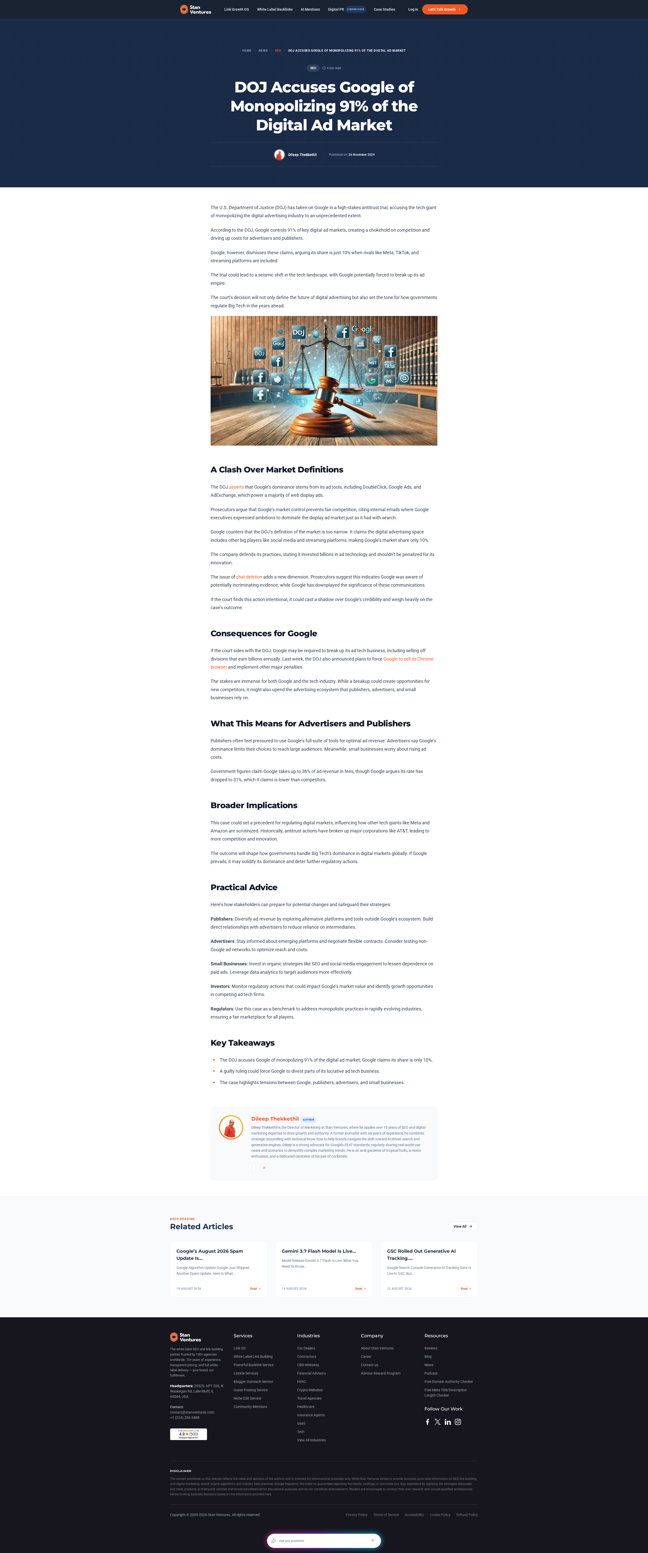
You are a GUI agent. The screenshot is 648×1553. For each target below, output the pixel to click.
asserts (236, 487)
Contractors (306, 1357)
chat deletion (249, 577)
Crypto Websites (310, 1390)
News (263, 50)
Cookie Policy (440, 1515)
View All (460, 1226)
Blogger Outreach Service (253, 1382)
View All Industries (311, 1440)
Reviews (430, 1348)
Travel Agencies (309, 1398)
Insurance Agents (311, 1415)
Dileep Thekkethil (302, 155)
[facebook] (427, 1422)
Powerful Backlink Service (254, 1365)
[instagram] (458, 1422)
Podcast (431, 1373)
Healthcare (305, 1407)
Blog (428, 1357)
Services (243, 1336)
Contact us (369, 1365)
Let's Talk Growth (442, 9)
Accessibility (414, 1515)
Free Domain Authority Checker (448, 1382)
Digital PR (346, 9)
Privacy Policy (357, 1515)
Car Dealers (306, 1348)
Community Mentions (250, 1407)
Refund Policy (467, 1515)
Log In (413, 9)
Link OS (240, 1348)
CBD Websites (308, 1365)
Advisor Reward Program (380, 1373)
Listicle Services (246, 1373)
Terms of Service (386, 1515)
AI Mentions (310, 9)
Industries (308, 1336)
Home (246, 50)
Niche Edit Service (247, 1398)
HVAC (301, 1382)
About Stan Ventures (377, 1348)
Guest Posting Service (251, 1390)
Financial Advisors (311, 1373)
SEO (278, 50)
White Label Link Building (253, 1357)
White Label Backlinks (275, 9)
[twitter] (438, 1422)
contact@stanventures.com (192, 1412)
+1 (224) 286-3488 (184, 1418)
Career (366, 1357)
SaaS (301, 1423)
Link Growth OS (236, 9)
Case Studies (384, 9)
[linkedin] (448, 1422)
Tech (301, 1432)
